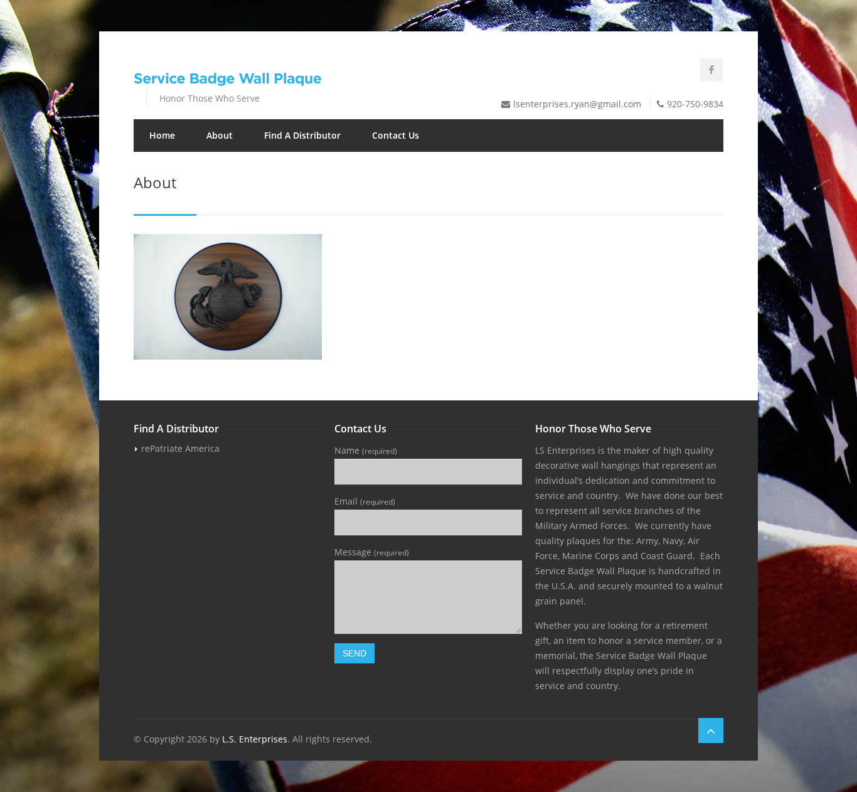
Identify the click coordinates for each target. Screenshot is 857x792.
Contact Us (395, 135)
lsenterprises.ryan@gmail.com (577, 104)
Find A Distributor (302, 135)
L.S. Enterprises (254, 739)
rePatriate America (180, 448)
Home (162, 135)
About (219, 135)
